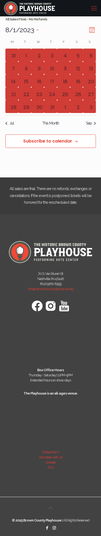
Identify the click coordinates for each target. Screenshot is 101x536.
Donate (50, 462)
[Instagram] (54, 528)
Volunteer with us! (50, 457)
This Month (50, 123)
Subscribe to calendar (47, 141)
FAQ (51, 467)
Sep (89, 123)
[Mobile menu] (93, 8)
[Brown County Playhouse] (29, 8)
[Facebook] (47, 528)
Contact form (50, 452)
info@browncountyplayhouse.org (51, 289)
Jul (11, 123)
